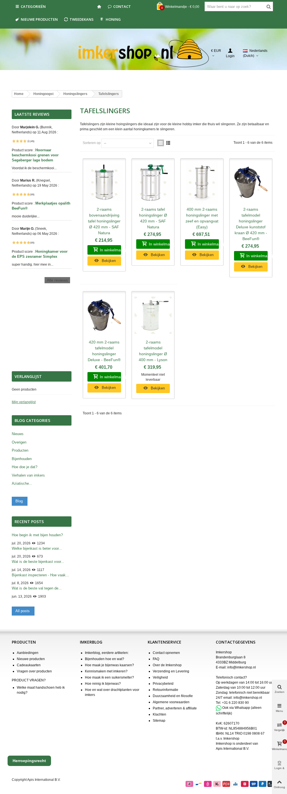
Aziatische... (22, 483)
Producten (20, 450)
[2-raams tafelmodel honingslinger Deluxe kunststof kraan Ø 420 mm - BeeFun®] (250, 182)
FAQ (156, 659)
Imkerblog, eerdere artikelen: (107, 653)
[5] (28, 141)
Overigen (19, 442)
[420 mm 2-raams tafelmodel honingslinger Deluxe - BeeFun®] (104, 315)
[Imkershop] (143, 53)
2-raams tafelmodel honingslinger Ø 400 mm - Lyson (153, 351)
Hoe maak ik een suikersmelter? (109, 677)
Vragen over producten (34, 671)
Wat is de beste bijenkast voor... (38, 561)
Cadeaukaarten (29, 665)
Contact (122, 6)
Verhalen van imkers (28, 475)
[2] (17, 141)
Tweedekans (82, 19)
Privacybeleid (163, 684)
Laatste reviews (32, 114)
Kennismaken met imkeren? (106, 671)
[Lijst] (168, 143)
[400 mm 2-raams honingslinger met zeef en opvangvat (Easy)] (201, 182)
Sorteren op (92, 143)
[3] (21, 141)
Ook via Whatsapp (236, 708)
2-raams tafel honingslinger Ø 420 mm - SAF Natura (153, 218)
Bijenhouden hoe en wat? (104, 659)
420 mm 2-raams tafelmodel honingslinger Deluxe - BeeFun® (104, 351)
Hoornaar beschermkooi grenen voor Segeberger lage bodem (35, 155)
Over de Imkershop (167, 665)
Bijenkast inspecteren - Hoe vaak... (40, 575)
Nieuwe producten (39, 19)
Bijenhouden (22, 459)
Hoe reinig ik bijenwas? (103, 684)
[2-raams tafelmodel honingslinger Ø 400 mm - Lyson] (153, 315)
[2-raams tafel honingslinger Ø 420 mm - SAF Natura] (153, 182)
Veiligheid (160, 677)
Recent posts (29, 521)
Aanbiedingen (27, 653)
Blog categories (32, 420)
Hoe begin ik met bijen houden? (37, 535)
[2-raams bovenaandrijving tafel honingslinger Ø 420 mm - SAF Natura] (104, 182)
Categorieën (33, 6)
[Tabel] (160, 143)
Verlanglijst (28, 376)
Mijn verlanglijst (24, 402)
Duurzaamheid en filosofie (173, 696)
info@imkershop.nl (241, 667)
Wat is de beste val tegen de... (37, 588)
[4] (24, 141)
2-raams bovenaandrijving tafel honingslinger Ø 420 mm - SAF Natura (104, 221)
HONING (113, 19)
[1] (13, 141)
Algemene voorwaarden (171, 702)
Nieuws (18, 434)
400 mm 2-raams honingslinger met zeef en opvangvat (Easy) (202, 218)
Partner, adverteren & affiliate (175, 708)
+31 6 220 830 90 (235, 703)
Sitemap (159, 721)
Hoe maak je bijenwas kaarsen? (109, 665)
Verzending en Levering (171, 671)
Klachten (159, 714)
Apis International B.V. (232, 749)
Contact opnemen (166, 653)
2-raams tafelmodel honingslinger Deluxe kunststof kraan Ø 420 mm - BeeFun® (251, 224)
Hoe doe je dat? (24, 467)
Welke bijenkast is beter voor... (37, 548)
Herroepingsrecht (29, 760)
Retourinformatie (165, 690)
